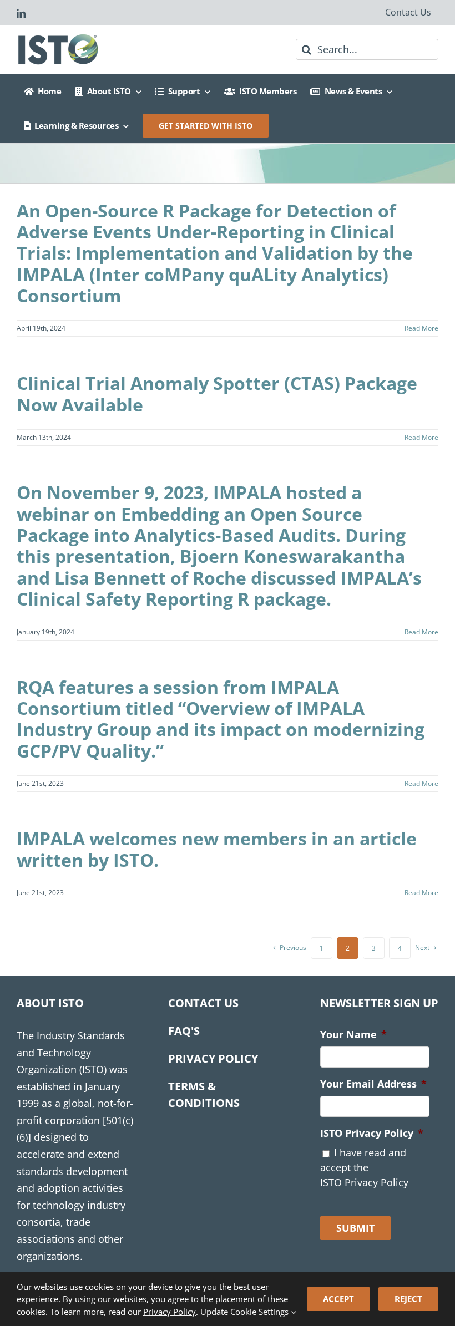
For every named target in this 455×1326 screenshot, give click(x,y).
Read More (421, 328)
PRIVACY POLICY (213, 1058)
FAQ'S (184, 1030)
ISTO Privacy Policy (371, 1133)
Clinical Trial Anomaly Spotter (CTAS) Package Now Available (217, 393)
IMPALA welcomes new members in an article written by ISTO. (217, 848)
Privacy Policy (169, 1311)
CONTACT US (203, 1002)
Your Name (353, 1034)
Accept (338, 1298)
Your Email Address (373, 1084)
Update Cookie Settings (245, 1311)
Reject (408, 1298)
